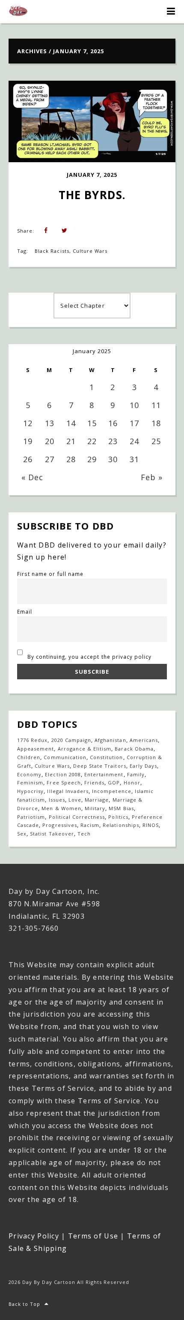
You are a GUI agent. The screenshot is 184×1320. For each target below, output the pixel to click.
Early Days (143, 766)
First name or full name (50, 573)
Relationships (121, 825)
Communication (65, 757)
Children (28, 757)
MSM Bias (121, 808)
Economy (29, 774)
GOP (114, 782)
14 (71, 423)
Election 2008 (63, 774)
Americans (144, 740)
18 (156, 423)
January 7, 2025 (92, 175)
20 (49, 441)
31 (134, 459)
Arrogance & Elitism (85, 748)
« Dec (32, 477)
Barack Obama (134, 748)
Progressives (59, 825)
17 (134, 423)
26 (28, 459)
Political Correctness (77, 817)
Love (74, 799)
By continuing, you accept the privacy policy (89, 656)
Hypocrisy (30, 791)
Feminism (30, 782)
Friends (94, 782)
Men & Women (61, 808)
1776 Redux (32, 740)
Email (24, 611)
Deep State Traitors (99, 766)
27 (49, 459)
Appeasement (35, 748)
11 (156, 405)
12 (28, 423)
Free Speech (63, 782)
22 (92, 441)
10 (134, 405)
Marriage (97, 799)
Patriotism (31, 817)
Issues (57, 799)
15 (92, 423)
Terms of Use (93, 1236)
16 (113, 423)
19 (28, 441)
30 (113, 459)
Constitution (106, 757)
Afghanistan (110, 740)
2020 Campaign (71, 740)
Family (136, 774)
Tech (84, 833)
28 (71, 459)
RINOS (150, 825)
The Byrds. (92, 195)
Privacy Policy (34, 1236)
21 (71, 441)
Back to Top (24, 1304)
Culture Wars (90, 251)
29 (92, 459)
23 (113, 441)
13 (49, 423)
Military (95, 808)
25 (156, 441)
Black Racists (52, 251)
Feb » (152, 477)
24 (134, 441)
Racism (89, 825)
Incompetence (111, 791)
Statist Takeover (52, 833)
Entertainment (104, 774)
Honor (132, 782)
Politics (118, 817)
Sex (22, 833)
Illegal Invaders (68, 791)
